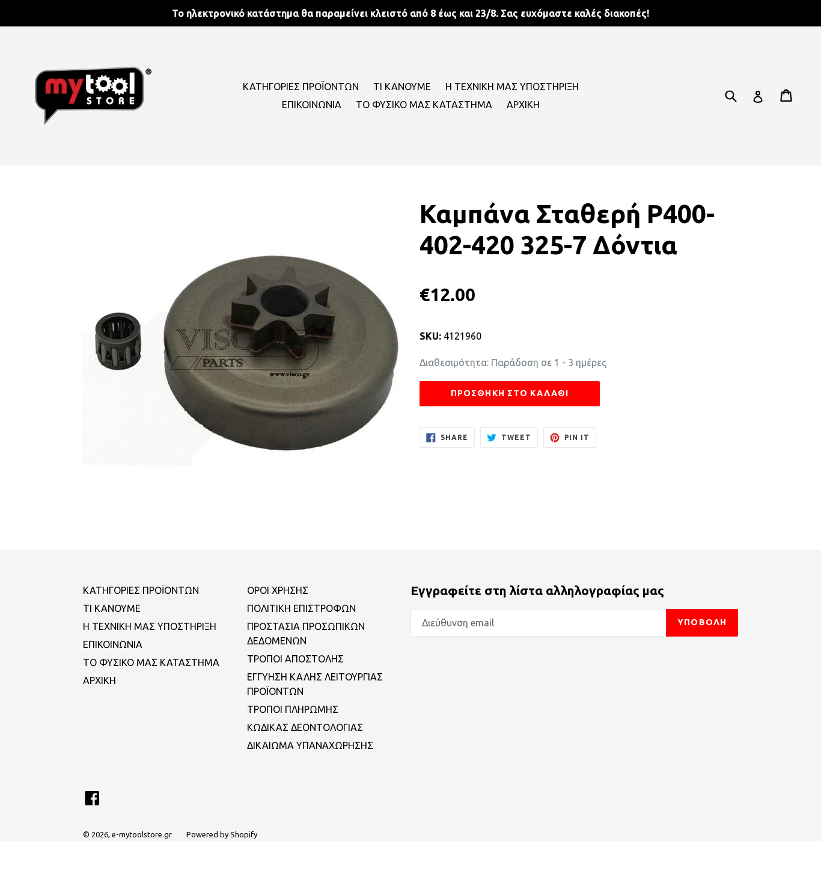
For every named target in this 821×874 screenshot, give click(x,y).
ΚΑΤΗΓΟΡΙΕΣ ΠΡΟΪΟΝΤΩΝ (301, 86)
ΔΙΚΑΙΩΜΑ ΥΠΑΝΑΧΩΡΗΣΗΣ (310, 745)
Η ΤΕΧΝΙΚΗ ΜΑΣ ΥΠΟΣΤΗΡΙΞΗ (512, 86)
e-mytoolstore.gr (142, 834)
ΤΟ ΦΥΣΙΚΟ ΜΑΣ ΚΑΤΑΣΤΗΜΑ (424, 104)
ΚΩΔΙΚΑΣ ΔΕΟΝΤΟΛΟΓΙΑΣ (305, 727)
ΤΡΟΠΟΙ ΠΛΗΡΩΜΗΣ (292, 709)
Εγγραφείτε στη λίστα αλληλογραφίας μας (537, 590)
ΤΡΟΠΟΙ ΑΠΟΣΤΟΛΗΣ (295, 658)
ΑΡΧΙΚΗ (523, 104)
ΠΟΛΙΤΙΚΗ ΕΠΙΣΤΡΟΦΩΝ (301, 608)
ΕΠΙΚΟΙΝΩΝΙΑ (311, 104)
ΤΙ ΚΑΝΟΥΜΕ (402, 86)
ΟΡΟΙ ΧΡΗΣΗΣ (277, 590)
